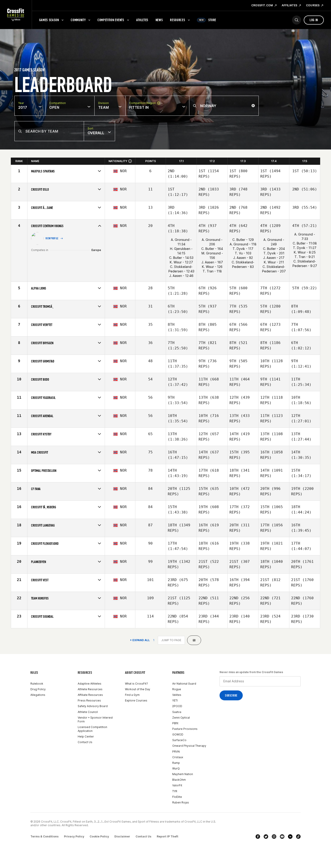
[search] (296, 20)
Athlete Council (88, 712)
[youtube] (282, 836)
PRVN (176, 751)
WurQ (176, 768)
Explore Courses (136, 700)
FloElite (177, 796)
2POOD (177, 706)
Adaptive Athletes (89, 683)
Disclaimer (122, 836)
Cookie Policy (99, 836)
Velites (176, 695)
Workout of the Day (137, 689)
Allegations (37, 695)
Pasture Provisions (184, 729)
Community (78, 20)
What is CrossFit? (136, 683)
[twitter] (266, 836)
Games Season (49, 20)
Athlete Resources (90, 689)
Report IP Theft (167, 836)
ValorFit (177, 785)
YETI (175, 700)
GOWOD (177, 734)
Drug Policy (38, 689)
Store (207, 20)
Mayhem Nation (182, 774)
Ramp (176, 763)
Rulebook (36, 683)
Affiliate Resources (90, 695)
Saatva (176, 712)
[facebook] (258, 836)
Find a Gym (132, 695)
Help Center (86, 736)
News (159, 20)
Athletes (142, 20)
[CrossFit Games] (16, 14)
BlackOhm (179, 779)
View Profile (52, 238)
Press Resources (89, 700)
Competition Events (110, 20)
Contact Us (85, 742)
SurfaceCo (179, 740)
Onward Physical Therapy (189, 745)
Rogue (176, 689)
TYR (174, 791)
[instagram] (274, 836)
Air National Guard (184, 683)
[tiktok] (298, 836)
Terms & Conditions (44, 836)
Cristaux (177, 757)
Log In (314, 20)
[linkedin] (290, 836)
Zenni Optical (181, 717)
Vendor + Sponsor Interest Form (95, 719)
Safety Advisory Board (93, 706)
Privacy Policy (74, 836)
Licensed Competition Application (92, 729)
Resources (177, 20)
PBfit (175, 723)
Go (194, 640)
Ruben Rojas (180, 802)
